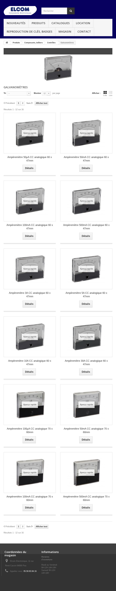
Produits (38, 23)
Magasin (64, 31)
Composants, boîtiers (33, 43)
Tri (5, 93)
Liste (110, 95)
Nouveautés (16, 23)
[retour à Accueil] (7, 43)
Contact (84, 31)
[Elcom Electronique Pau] (20, 10)
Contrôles (51, 43)
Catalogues (61, 23)
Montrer (37, 93)
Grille (105, 95)
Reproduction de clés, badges (29, 31)
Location (83, 23)
